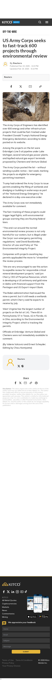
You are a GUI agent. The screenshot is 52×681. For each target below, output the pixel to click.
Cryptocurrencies (9, 603)
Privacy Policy (8, 663)
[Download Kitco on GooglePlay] (44, 616)
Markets (5, 607)
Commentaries (8, 613)
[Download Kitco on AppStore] (32, 616)
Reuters (17, 63)
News (4, 610)
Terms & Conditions (24, 660)
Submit (26, 652)
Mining (5, 617)
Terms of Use (8, 660)
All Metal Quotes (9, 600)
